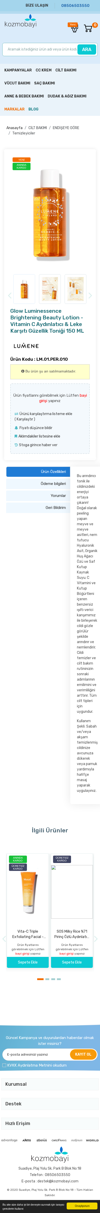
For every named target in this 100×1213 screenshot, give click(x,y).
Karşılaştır (25, 419)
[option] (50, 213)
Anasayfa (14, 128)
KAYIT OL (83, 1054)
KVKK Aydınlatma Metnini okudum (37, 1065)
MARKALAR (14, 109)
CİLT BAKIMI (37, 128)
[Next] (90, 295)
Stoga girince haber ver (38, 445)
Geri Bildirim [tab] (56, 507)
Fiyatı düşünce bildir (35, 428)
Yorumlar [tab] (58, 495)
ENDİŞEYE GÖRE (66, 128)
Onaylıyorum (82, 1206)
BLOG (33, 109)
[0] (85, 28)
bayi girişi (22, 953)
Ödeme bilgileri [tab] (53, 483)
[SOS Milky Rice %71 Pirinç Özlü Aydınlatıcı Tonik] (72, 892)
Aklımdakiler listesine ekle (39, 436)
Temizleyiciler (23, 133)
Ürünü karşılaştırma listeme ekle (45, 414)
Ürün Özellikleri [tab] (53, 471)
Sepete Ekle (28, 962)
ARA (86, 49)
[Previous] (10, 295)
